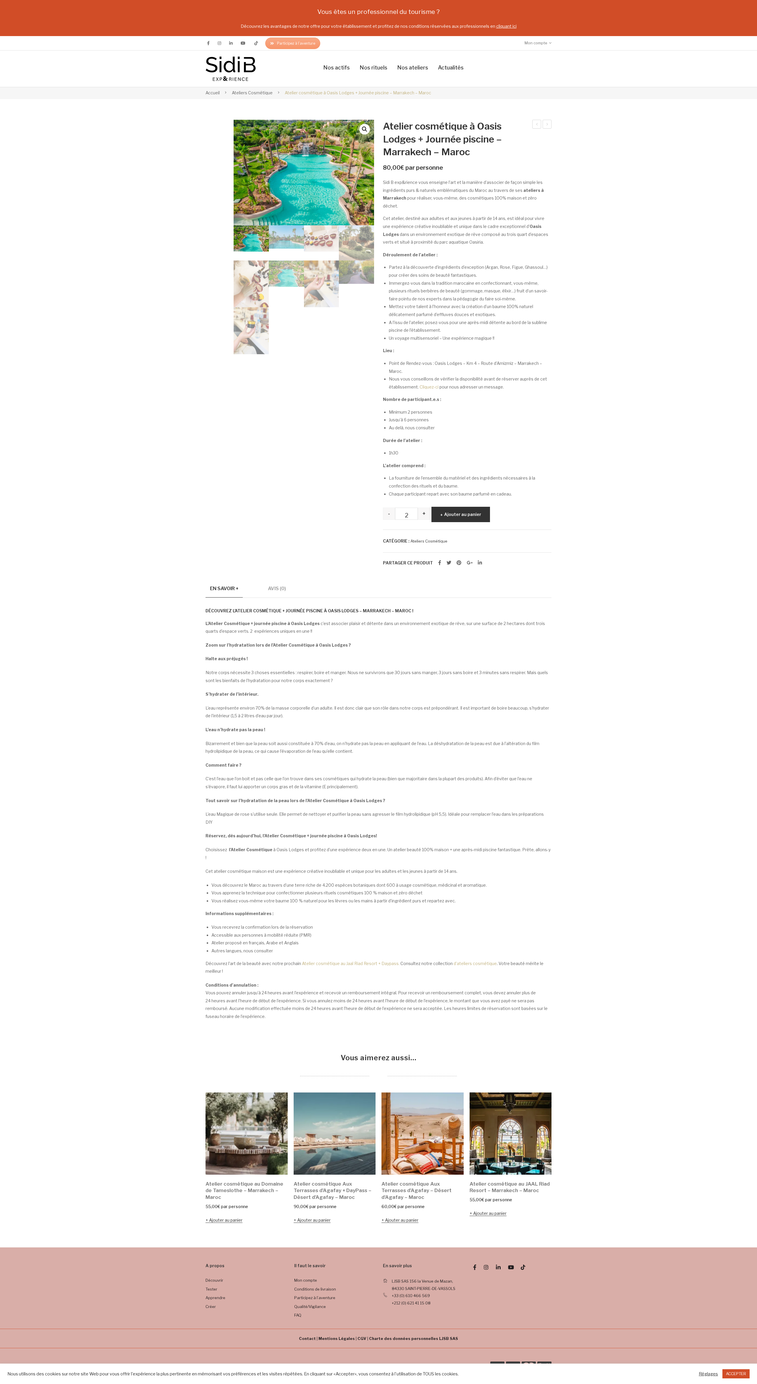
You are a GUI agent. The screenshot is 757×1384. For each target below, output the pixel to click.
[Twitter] (449, 563)
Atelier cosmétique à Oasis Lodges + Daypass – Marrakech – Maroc (547, 125)
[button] (364, 129)
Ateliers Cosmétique (252, 92)
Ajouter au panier (462, 514)
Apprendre (215, 1297)
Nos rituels (373, 67)
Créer (211, 1306)
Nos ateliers (412, 67)
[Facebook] (208, 43)
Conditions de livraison (315, 1289)
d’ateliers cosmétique (475, 963)
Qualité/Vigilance (310, 1306)
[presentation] (194, 1159)
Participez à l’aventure (296, 43)
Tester (211, 1289)
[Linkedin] (231, 43)
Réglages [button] (708, 1374)
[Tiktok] (256, 43)
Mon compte (305, 1280)
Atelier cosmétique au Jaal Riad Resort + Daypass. (350, 963)
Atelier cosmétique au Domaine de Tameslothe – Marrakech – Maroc (244, 1190)
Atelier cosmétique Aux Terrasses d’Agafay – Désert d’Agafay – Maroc (416, 1190)
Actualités (451, 67)
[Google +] (470, 563)
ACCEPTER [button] (736, 1373)
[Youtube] (243, 43)
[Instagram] (219, 43)
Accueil (213, 92)
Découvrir (214, 1280)
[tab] (224, 591)
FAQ (297, 1315)
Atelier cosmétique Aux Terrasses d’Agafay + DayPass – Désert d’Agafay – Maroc (332, 1190)
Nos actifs (336, 67)
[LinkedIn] (480, 563)
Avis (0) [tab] (277, 588)
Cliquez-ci (429, 386)
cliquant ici (506, 26)
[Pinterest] (459, 563)
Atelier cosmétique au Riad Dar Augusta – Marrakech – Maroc (537, 125)
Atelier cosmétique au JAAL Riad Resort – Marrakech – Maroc (510, 1187)
